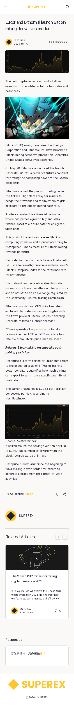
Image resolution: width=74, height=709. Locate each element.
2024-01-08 (26, 612)
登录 (42, 653)
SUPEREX (19, 40)
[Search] (67, 7)
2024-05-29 (21, 43)
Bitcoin (29, 493)
